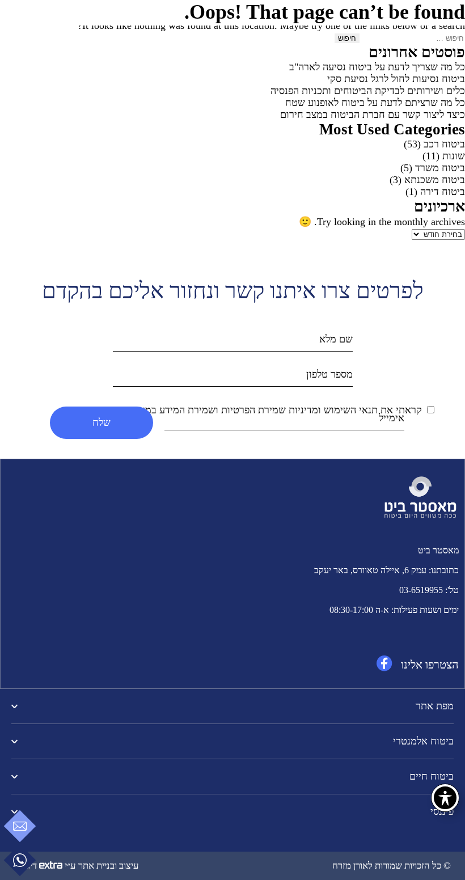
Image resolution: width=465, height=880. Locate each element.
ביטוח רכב (444, 144)
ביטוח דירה (442, 191)
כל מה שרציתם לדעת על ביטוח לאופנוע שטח (375, 102)
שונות (453, 156)
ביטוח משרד (440, 168)
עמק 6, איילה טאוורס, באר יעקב (370, 570)
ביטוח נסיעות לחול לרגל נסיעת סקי (396, 78)
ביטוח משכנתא (434, 179)
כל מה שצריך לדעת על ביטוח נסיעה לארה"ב (377, 67)
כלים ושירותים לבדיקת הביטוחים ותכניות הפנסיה (367, 90)
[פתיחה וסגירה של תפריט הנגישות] (445, 797)
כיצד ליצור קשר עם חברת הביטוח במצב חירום (372, 114)
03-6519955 (421, 590)
